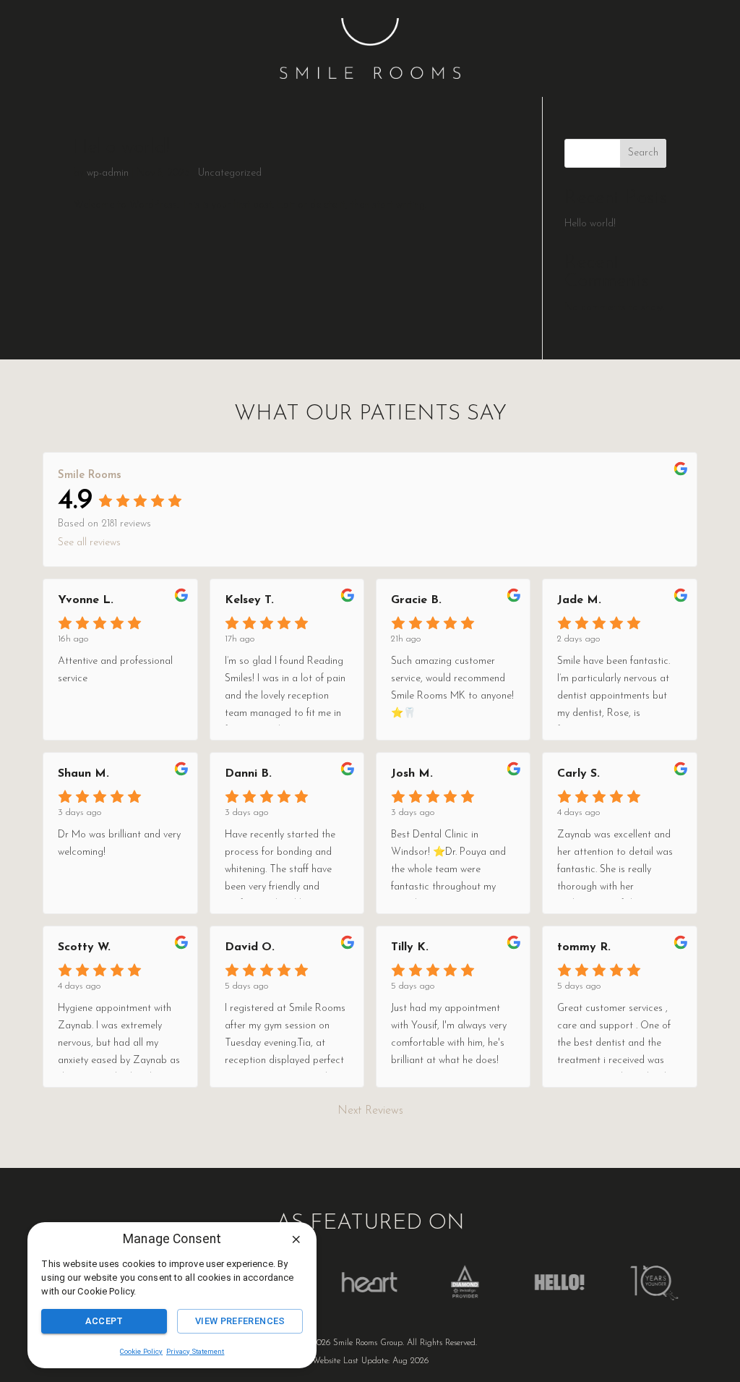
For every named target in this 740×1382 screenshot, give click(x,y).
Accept (104, 1320)
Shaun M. (83, 774)
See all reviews (89, 542)
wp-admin (108, 173)
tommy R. (584, 947)
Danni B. (248, 774)
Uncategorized (230, 173)
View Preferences (240, 1320)
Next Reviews (370, 1111)
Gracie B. (416, 600)
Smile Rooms (89, 475)
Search (643, 153)
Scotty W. (84, 947)
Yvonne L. (85, 600)
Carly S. (578, 774)
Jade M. (579, 600)
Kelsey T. (249, 600)
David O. (250, 947)
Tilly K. (410, 947)
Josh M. (412, 774)
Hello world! (122, 148)
